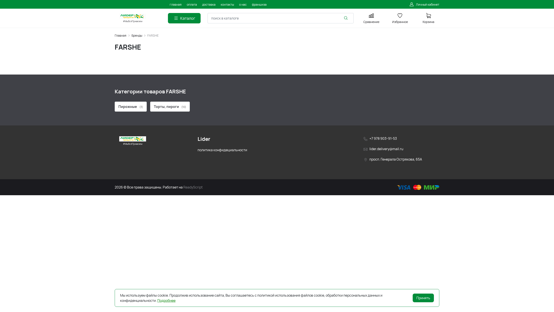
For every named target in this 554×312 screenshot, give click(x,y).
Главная (120, 35)
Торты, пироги (170, 106)
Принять (423, 298)
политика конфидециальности (222, 150)
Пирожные (130, 106)
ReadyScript (193, 187)
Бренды (137, 35)
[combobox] (281, 18)
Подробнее (166, 300)
